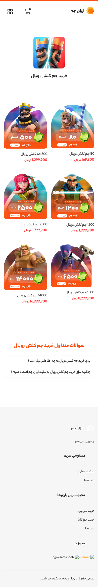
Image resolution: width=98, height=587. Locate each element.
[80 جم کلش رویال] (72, 125)
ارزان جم (77, 11)
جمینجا (89, 528)
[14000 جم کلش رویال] (25, 267)
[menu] (10, 11)
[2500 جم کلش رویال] (25, 196)
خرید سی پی (86, 511)
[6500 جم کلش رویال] (72, 265)
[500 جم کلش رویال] (25, 126)
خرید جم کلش (85, 520)
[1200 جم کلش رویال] (72, 196)
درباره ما (89, 480)
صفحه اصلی (86, 471)
